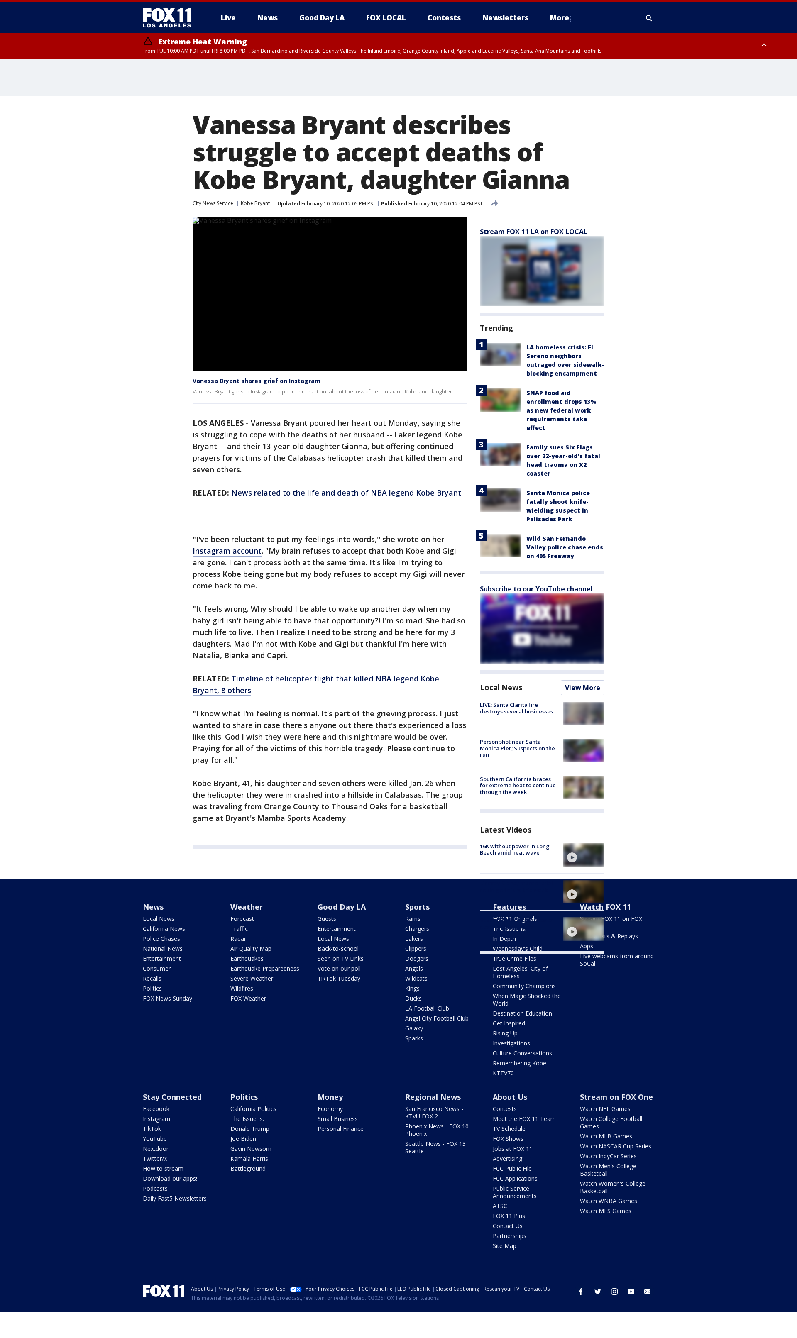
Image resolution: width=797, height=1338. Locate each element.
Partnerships (509, 1236)
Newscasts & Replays (609, 936)
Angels (414, 968)
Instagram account (227, 551)
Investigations (511, 1043)
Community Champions (524, 986)
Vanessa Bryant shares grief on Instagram (256, 381)
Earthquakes (247, 958)
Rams (413, 919)
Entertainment (162, 958)
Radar (238, 938)
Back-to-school (338, 948)
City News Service (213, 203)
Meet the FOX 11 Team (524, 1119)
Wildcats (416, 978)
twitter (597, 1291)
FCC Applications (515, 1178)
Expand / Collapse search (649, 18)
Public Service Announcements (515, 1192)
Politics (152, 988)
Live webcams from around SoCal (617, 959)
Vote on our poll (339, 968)
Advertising (507, 1158)
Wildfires (241, 988)
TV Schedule (509, 1129)
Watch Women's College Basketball (612, 1187)
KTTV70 (503, 1073)
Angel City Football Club (437, 1018)
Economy (330, 1109)
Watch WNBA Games (608, 1201)
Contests (505, 1109)
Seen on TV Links (341, 958)
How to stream (163, 1168)
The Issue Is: (247, 1119)
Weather (246, 907)
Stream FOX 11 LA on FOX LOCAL (533, 231)
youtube (631, 1291)
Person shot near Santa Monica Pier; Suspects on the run (517, 748)
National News (163, 948)
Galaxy (414, 1028)
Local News (501, 687)
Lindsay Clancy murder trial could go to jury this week (516, 886)
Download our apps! (170, 1178)
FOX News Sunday (167, 998)
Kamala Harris (249, 1158)
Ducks (413, 998)
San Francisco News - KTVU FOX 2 (434, 1112)
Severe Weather (251, 978)
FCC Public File (512, 1168)
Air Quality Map (250, 948)
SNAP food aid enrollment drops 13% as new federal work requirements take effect (561, 410)
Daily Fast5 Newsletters (175, 1198)
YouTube (155, 1139)
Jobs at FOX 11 (513, 1148)
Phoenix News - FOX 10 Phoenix (437, 1130)
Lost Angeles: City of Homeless (520, 972)
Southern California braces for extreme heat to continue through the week (518, 785)
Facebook (156, 1109)
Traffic (239, 929)
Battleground (248, 1168)
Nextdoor (156, 1148)
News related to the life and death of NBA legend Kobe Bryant (346, 493)
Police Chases (161, 938)
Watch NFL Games (605, 1109)
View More (582, 687)
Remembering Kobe (519, 1063)
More (559, 17)
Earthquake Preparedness (264, 968)
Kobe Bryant (255, 203)
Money (330, 1097)
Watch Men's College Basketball (608, 1169)
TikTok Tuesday (339, 978)
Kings (412, 988)
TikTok (152, 1129)
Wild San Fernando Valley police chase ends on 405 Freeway (564, 547)
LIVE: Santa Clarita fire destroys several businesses (516, 708)
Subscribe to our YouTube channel (536, 588)
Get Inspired (509, 1023)
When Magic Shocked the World (527, 999)
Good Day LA (342, 907)
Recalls (152, 978)
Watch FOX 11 (605, 907)
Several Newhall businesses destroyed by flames (516, 923)
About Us (510, 1097)
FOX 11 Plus (509, 1216)
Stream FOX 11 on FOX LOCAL (611, 922)
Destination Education (522, 1013)
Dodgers (416, 958)
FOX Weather (248, 998)
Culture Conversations (522, 1053)
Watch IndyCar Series (608, 1156)
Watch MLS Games (605, 1211)
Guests (327, 919)
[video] (583, 855)
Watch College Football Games (611, 1122)
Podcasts (155, 1188)
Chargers (417, 929)
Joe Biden (243, 1139)
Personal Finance (341, 1129)
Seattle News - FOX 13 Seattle (435, 1147)
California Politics (253, 1109)
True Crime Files (514, 958)
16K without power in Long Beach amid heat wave (515, 849)
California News (164, 929)
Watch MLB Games (606, 1136)
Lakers (414, 938)
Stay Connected (172, 1097)
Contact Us (508, 1226)
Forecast (242, 919)
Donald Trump (249, 1129)
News (153, 907)
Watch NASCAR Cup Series (615, 1146)
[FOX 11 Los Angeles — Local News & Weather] (170, 18)
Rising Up (505, 1033)
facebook (581, 1291)
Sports (417, 907)
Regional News (433, 1097)
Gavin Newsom (250, 1148)
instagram (614, 1291)
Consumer (157, 968)
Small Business (338, 1119)
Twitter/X (155, 1158)
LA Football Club (427, 1008)
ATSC (500, 1206)
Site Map (504, 1246)
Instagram (156, 1119)
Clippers (415, 948)
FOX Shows (508, 1139)
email (647, 1291)
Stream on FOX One (616, 1097)
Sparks (414, 1038)
